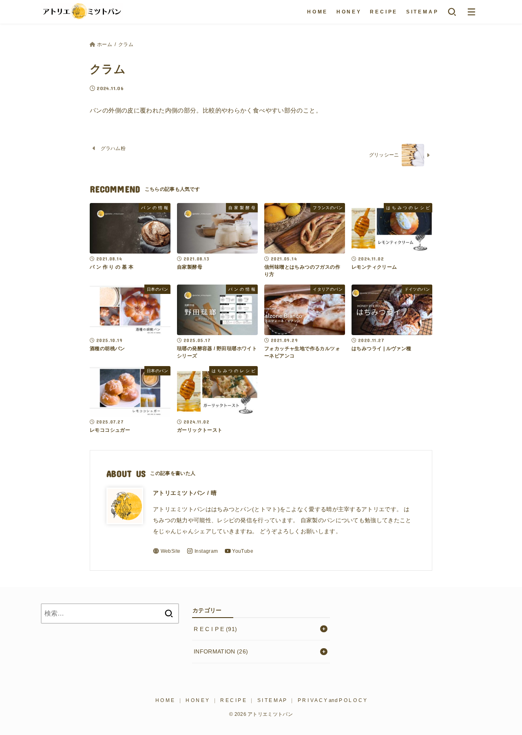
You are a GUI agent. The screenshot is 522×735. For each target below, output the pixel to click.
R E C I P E (383, 12)
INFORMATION (221, 651)
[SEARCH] (452, 12)
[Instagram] (202, 551)
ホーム (104, 44)
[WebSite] (166, 551)
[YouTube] (239, 551)
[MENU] (471, 12)
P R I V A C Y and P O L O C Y (332, 700)
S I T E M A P (421, 12)
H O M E (317, 12)
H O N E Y (348, 12)
